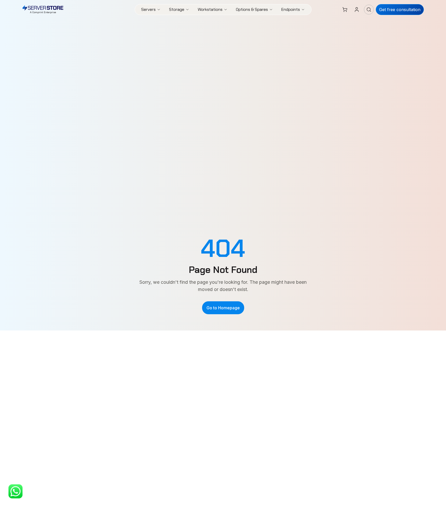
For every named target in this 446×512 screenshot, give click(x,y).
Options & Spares (252, 9)
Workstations (210, 9)
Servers (148, 9)
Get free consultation (399, 9)
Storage (176, 9)
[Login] (357, 9)
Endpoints (290, 9)
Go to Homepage (223, 307)
